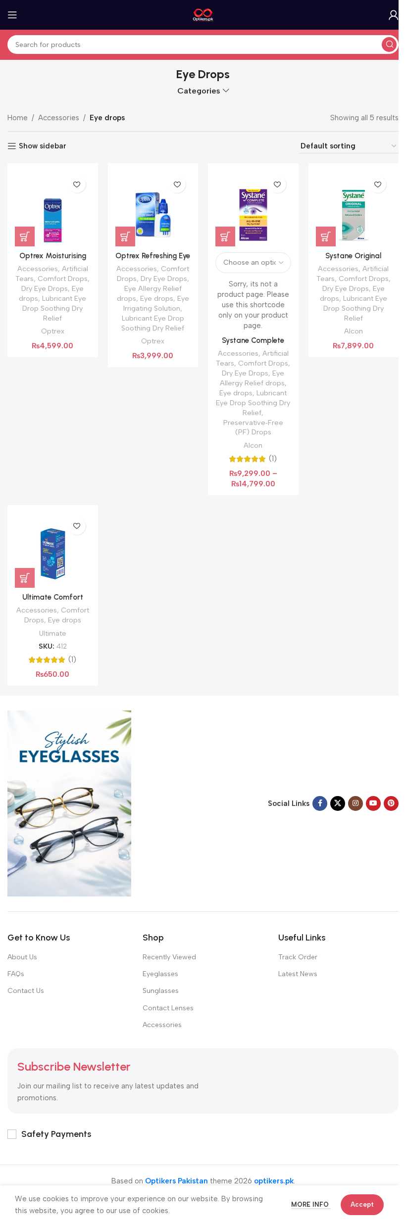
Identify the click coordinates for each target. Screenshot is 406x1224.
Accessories (58, 117)
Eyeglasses (160, 974)
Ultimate (52, 633)
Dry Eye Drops (44, 288)
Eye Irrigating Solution (156, 303)
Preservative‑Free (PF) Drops (253, 427)
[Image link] (69, 803)
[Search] (389, 44)
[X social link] (337, 803)
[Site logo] (203, 14)
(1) (273, 459)
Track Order (297, 957)
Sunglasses (161, 991)
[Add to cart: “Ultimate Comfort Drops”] (25, 578)
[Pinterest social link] (391, 803)
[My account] (394, 15)
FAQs (15, 974)
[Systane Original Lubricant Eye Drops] (354, 208)
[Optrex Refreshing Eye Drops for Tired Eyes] (153, 208)
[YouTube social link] (373, 803)
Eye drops (156, 298)
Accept (362, 1204)
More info (311, 1204)
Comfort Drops (63, 278)
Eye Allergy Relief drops (252, 378)
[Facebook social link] (319, 803)
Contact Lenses (168, 1008)
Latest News (297, 974)
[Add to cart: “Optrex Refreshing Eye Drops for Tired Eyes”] (125, 236)
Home (17, 117)
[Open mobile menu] (12, 15)
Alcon (253, 445)
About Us (22, 957)
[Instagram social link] (355, 803)
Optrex (52, 331)
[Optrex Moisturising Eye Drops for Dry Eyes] (53, 208)
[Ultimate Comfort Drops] (53, 550)
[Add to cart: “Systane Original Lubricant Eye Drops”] (326, 236)
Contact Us (25, 991)
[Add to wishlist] (77, 184)
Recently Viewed (169, 957)
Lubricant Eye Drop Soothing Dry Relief (54, 308)
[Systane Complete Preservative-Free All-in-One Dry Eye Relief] (253, 208)
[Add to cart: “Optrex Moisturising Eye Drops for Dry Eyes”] (25, 236)
